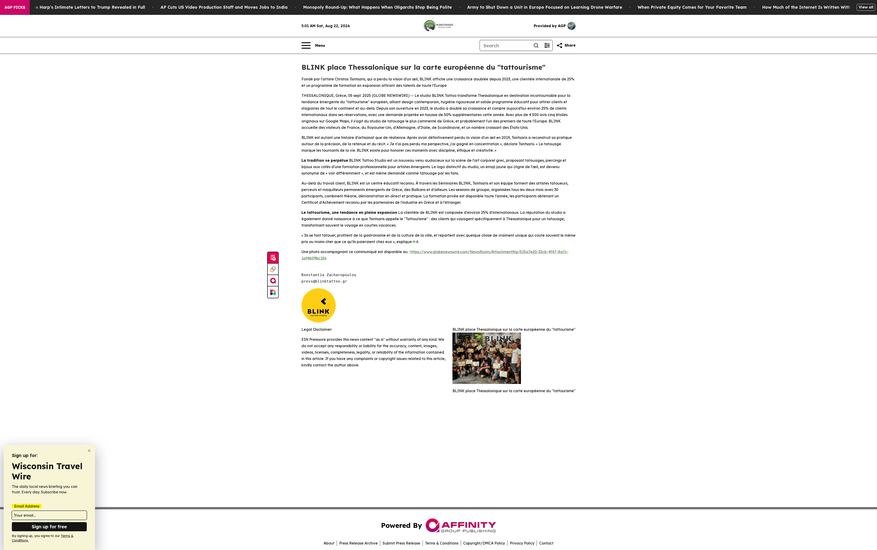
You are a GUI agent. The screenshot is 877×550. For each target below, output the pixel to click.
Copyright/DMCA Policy (484, 543)
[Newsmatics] (273, 292)
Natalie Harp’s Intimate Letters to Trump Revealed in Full (84, 7)
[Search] (536, 45)
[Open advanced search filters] (547, 45)
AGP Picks (15, 7)
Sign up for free (49, 526)
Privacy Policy (522, 543)
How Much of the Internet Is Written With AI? (810, 7)
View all (866, 7)
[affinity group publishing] (273, 280)
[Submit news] (273, 258)
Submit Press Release (401, 543)
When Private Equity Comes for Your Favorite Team (692, 7)
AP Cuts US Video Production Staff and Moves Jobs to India (224, 7)
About (329, 543)
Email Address (26, 506)
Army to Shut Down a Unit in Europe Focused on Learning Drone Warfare (544, 7)
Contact (546, 543)
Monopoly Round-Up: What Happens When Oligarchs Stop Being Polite (377, 7)
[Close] (89, 451)
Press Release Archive (358, 543)
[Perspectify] (273, 269)
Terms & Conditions (441, 543)
